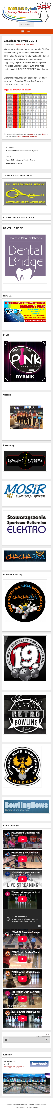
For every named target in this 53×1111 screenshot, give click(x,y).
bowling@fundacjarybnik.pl (14, 1066)
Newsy (44, 134)
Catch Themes (33, 1107)
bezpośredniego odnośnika (27, 136)
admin (32, 44)
